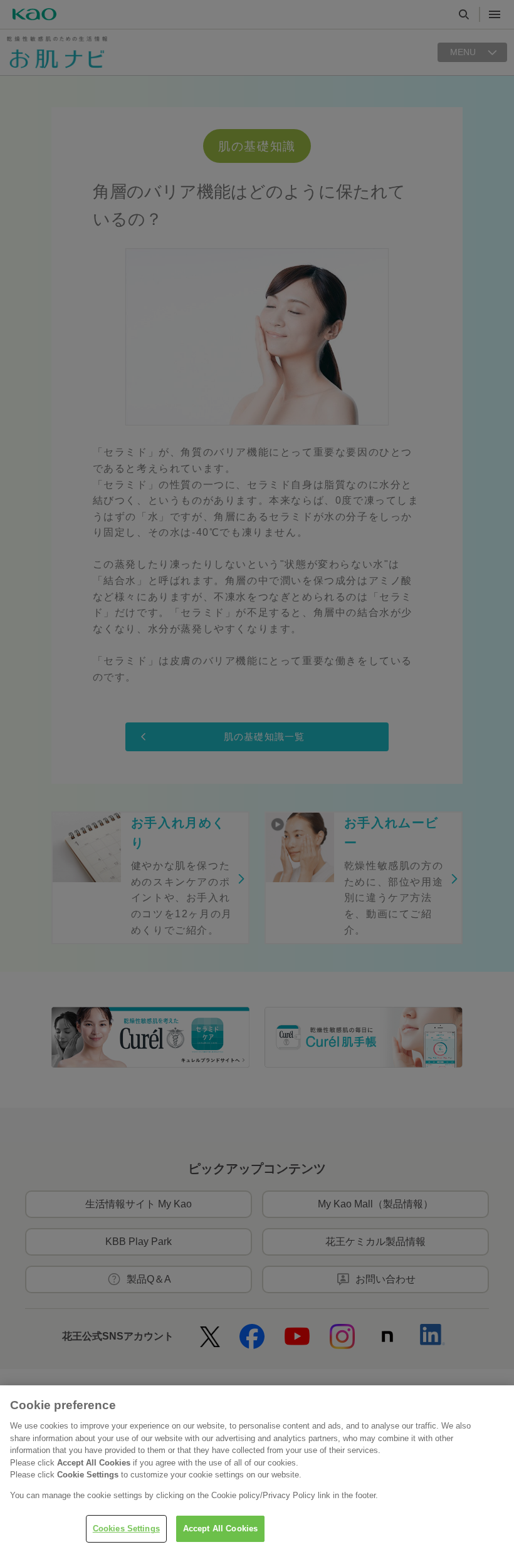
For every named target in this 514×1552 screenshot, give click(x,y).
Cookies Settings (126, 1528)
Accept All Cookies (220, 1528)
